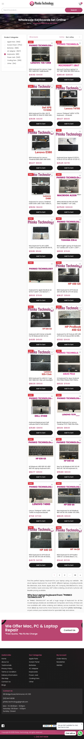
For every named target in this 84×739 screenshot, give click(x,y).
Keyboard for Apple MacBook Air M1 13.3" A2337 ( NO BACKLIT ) (40, 291)
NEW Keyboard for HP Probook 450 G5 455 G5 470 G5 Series (67, 291)
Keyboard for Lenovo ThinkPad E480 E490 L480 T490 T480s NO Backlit (40, 202)
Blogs (4, 685)
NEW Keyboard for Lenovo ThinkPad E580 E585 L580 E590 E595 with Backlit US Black (39, 158)
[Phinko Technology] (41, 3)
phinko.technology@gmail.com (15, 702)
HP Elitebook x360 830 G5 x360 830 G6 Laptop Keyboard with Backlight (40, 467)
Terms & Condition (9, 672)
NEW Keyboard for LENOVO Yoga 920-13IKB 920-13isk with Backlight (41, 379)
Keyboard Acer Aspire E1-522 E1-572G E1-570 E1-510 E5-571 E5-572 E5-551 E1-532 (68, 158)
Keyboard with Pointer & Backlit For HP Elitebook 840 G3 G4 (40, 335)
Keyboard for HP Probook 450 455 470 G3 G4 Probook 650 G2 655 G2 (69, 335)
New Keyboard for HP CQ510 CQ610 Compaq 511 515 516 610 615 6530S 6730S (41, 247)
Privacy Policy (7, 668)
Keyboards (33, 672)
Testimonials (6, 665)
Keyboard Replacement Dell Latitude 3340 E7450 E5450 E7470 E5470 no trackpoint (39, 423)
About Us (5, 662)
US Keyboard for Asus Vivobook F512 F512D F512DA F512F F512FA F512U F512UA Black (68, 379)
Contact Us (69, 630)
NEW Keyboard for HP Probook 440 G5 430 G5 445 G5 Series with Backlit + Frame (39, 556)
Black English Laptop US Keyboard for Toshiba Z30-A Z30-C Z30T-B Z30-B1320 (69, 247)
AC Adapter (33, 668)
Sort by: (62, 37)
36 (75, 575)
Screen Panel (34, 662)
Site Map (5, 678)
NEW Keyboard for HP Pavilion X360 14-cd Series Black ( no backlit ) (67, 556)
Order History (62, 658)
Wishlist (59, 665)
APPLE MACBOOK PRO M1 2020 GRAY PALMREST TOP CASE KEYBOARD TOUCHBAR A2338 (67, 202)
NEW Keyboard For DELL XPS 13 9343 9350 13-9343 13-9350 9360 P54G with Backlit (40, 114)
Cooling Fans (34, 678)
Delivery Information (9, 675)
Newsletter (61, 662)
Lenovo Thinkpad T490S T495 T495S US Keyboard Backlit (39, 511)
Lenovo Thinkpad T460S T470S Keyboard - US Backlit (68, 114)
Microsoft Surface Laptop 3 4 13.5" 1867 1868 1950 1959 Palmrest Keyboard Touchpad (69, 70)
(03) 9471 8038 (8, 698)
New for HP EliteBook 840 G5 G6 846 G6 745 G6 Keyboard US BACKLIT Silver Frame (68, 467)
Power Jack (33, 675)
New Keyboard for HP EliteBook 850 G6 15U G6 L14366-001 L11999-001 (69, 511)
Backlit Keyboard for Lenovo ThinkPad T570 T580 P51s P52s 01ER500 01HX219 (67, 423)
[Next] (80, 575)
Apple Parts (33, 658)
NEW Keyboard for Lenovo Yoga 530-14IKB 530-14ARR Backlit (40, 70)
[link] (52, 43)
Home (29, 23)
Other (31, 682)
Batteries (32, 665)
